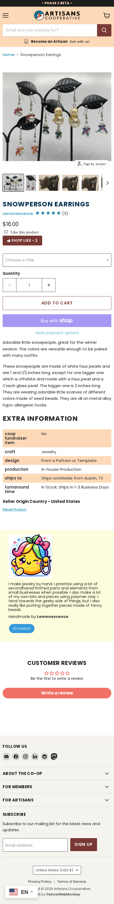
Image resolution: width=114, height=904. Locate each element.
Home (9, 54)
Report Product (14, 509)
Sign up (83, 844)
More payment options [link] (57, 333)
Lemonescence (18, 213)
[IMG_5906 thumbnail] (71, 182)
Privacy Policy (39, 881)
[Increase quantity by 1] (49, 285)
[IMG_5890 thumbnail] (30, 182)
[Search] (104, 30)
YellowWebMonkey (63, 894)
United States (54, 870)
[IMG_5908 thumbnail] (49, 182)
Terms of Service (71, 881)
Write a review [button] (57, 693)
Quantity (11, 273)
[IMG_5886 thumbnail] (13, 182)
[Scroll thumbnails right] (106, 183)
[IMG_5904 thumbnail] (90, 182)
